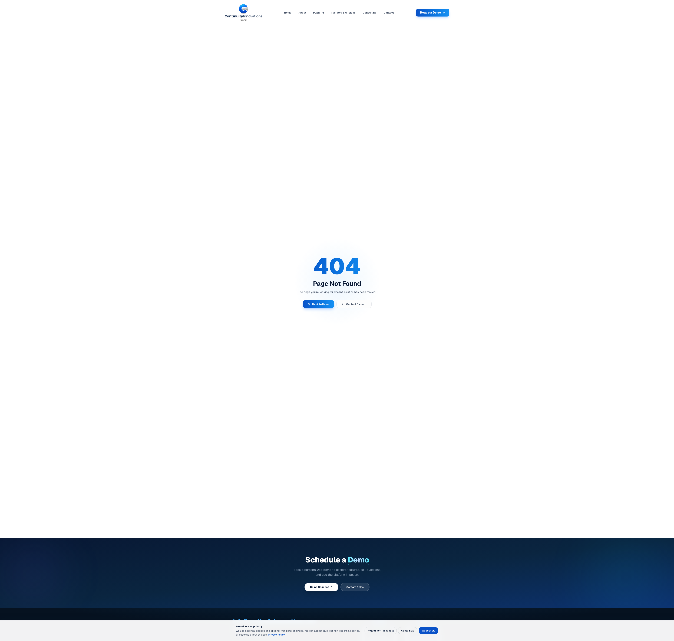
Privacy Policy (276, 634)
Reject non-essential (381, 630)
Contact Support (356, 304)
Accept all (428, 630)
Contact (389, 12)
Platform (318, 12)
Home (287, 12)
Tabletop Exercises (343, 12)
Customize (407, 630)
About (302, 12)
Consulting (369, 12)
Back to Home (320, 304)
